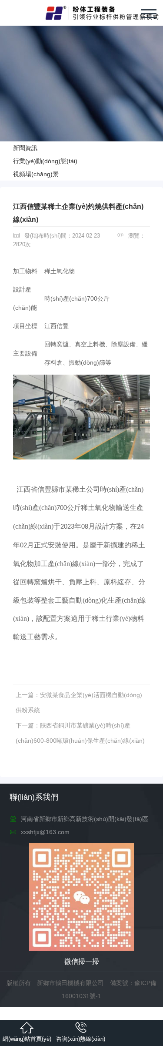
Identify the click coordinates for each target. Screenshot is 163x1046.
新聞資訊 (25, 147)
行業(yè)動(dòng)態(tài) (45, 161)
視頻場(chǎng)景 (36, 174)
